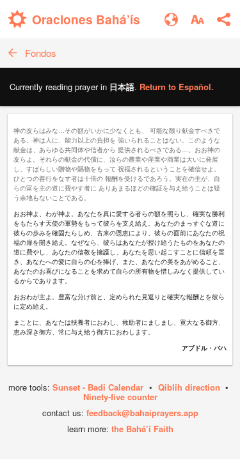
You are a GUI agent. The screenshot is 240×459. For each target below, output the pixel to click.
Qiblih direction (189, 387)
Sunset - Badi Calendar (97, 387)
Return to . (177, 87)
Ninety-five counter (120, 397)
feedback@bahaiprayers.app (142, 413)
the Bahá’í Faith (142, 429)
